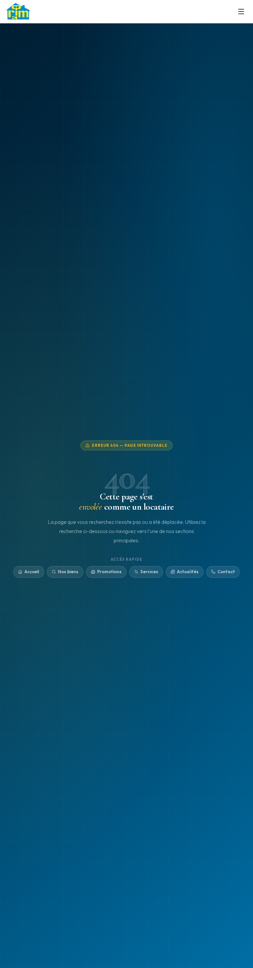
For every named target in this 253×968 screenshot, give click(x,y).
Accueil (31, 571)
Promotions (109, 571)
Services (149, 571)
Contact (226, 571)
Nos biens (68, 571)
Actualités (188, 571)
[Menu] (241, 11)
